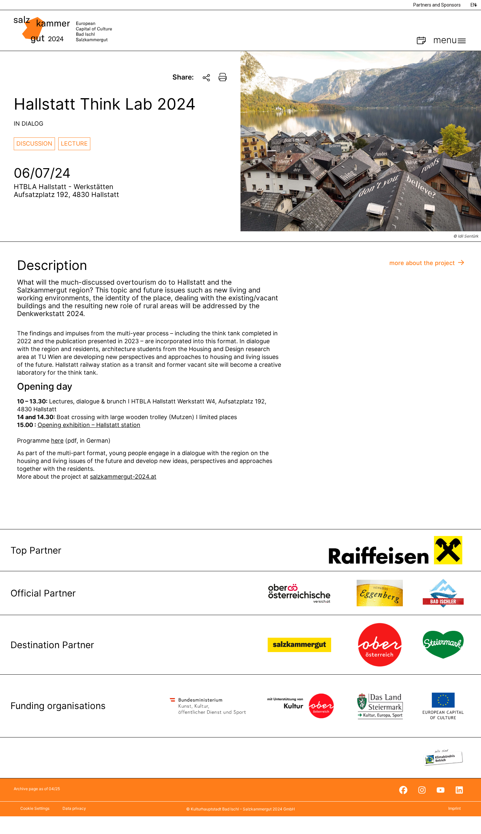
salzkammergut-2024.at (123, 476)
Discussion (34, 143)
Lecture (74, 143)
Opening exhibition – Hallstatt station (89, 424)
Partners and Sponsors (437, 5)
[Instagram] (422, 790)
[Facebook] (403, 790)
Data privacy (74, 808)
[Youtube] (440, 790)
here (57, 440)
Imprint (454, 808)
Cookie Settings (34, 808)
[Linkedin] (459, 790)
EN (473, 5)
